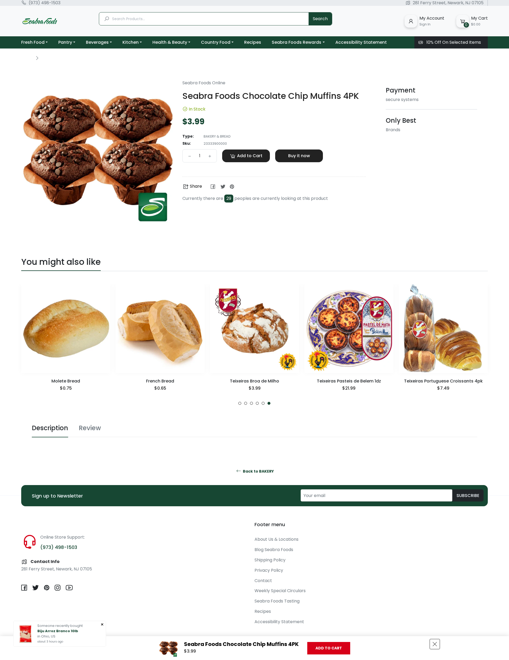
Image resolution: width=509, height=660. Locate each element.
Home (27, 57)
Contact (263, 581)
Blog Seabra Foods (273, 550)
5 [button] (263, 403)
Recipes (262, 611)
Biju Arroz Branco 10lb (57, 630)
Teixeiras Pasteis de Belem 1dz (349, 381)
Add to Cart (328, 648)
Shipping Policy (270, 560)
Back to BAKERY (258, 471)
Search (320, 19)
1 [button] (239, 403)
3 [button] (251, 403)
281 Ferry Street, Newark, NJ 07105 (448, 3)
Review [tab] (90, 428)
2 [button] (245, 403)
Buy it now (299, 156)
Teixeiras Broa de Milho (254, 381)
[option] (66, 344)
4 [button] (257, 403)
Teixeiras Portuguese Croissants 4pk (443, 381)
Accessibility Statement (279, 622)
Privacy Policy (268, 570)
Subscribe (468, 495)
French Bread (160, 381)
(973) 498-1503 (44, 3)
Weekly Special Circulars (280, 591)
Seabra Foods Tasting (277, 601)
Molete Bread (65, 381)
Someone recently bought (60, 625)
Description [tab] (50, 428)
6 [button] (268, 403)
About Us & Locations (276, 539)
